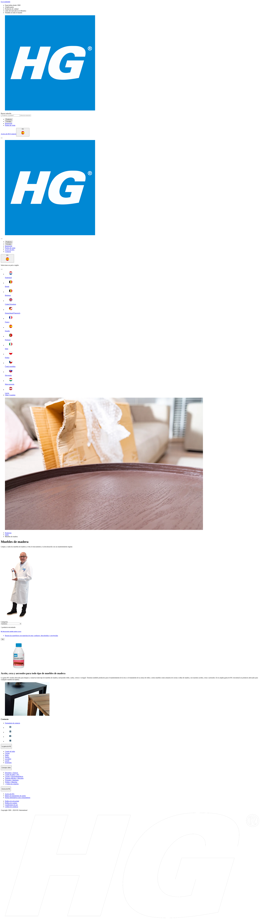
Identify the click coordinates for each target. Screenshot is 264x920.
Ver (3, 639)
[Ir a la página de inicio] (132, 63)
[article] (132, 650)
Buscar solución (6, 113)
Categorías (4, 622)
